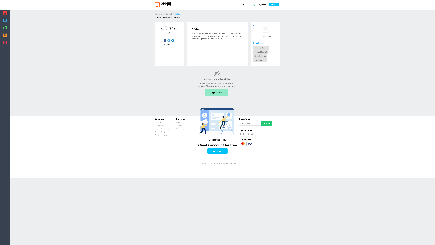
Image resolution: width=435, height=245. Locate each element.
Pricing (253, 5)
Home (157, 14)
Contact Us (159, 126)
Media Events (181, 129)
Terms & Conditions (162, 129)
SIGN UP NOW (217, 151)
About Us (158, 123)
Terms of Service (161, 135)
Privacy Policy (160, 132)
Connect (179, 126)
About (245, 5)
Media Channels (166, 14)
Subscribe (266, 123)
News (178, 123)
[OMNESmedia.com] (163, 5)
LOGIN (263, 5)
